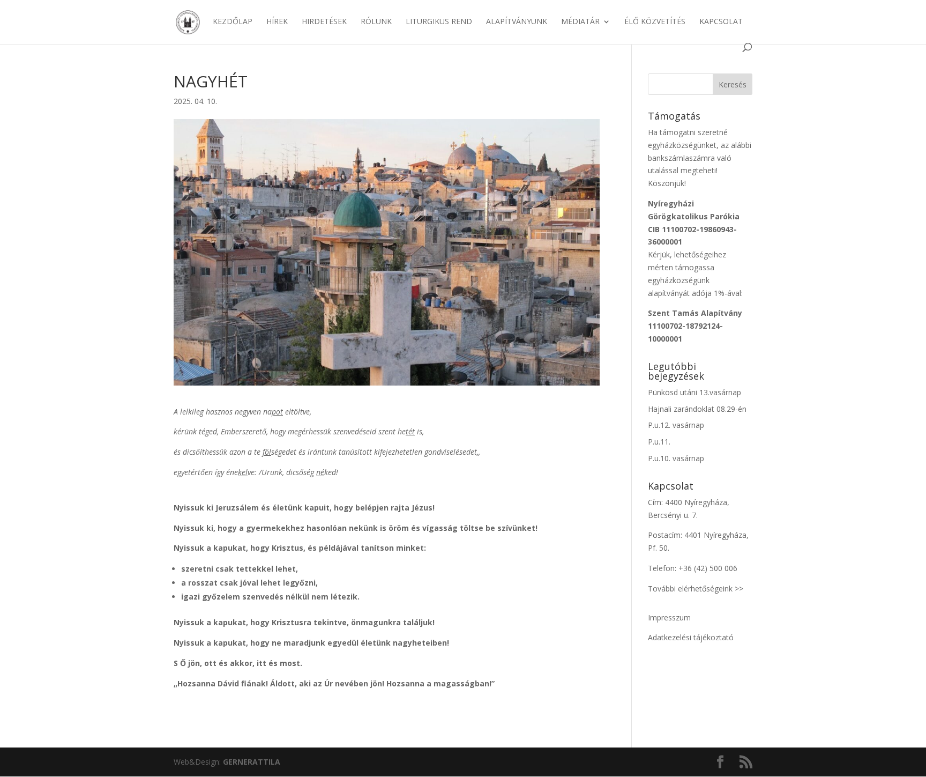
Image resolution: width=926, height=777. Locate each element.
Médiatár (580, 22)
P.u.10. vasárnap (676, 458)
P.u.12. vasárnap (676, 425)
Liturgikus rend (439, 22)
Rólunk (376, 22)
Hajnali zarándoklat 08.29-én (697, 409)
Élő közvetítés (654, 22)
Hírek (277, 22)
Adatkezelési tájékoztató (691, 637)
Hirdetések (324, 22)
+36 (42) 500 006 (707, 568)
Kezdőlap (232, 22)
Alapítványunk (516, 22)
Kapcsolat (721, 22)
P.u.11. (659, 441)
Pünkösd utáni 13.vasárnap (694, 392)
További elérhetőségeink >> (695, 588)
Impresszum (669, 617)
